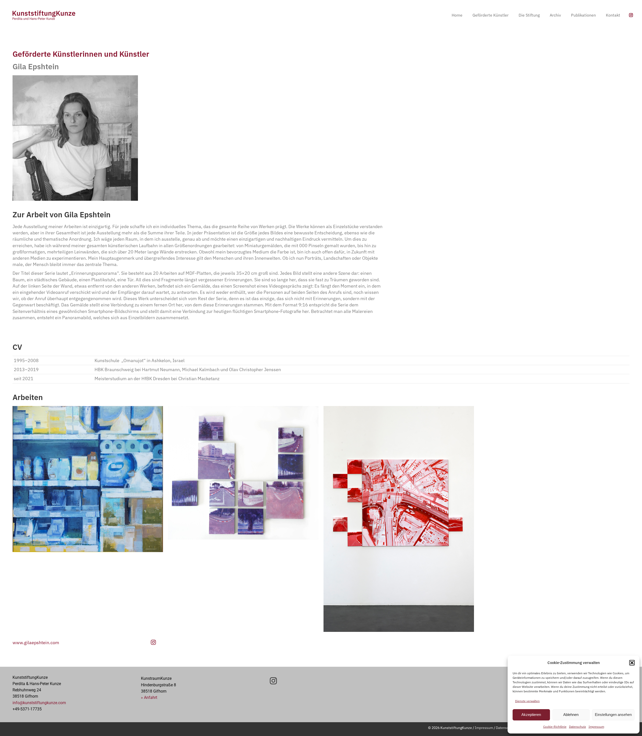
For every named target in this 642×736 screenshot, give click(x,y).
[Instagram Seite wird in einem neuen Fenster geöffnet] (630, 15)
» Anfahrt (149, 697)
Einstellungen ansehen (613, 714)
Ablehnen (571, 714)
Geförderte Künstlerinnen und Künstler (81, 54)
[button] (631, 662)
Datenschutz (577, 726)
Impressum (596, 726)
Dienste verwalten (527, 701)
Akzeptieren (531, 714)
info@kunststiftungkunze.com (39, 702)
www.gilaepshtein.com (36, 642)
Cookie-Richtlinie (555, 726)
